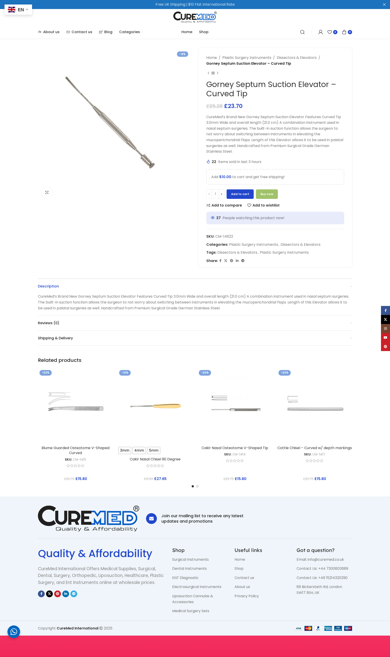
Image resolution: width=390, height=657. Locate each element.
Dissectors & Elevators (297, 57)
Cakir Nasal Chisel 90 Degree (155, 459)
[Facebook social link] (220, 261)
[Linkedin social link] (237, 261)
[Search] (302, 32)
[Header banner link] (188, 4)
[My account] (320, 32)
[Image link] (88, 518)
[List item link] (200, 560)
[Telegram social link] (243, 261)
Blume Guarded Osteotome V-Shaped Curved (75, 450)
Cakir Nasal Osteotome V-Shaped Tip (235, 447)
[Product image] (155, 405)
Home (211, 57)
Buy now (266, 194)
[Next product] (217, 73)
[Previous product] (208, 73)
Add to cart (240, 194)
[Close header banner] (384, 4)
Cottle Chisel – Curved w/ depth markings (314, 447)
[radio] (124, 450)
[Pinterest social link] (231, 261)
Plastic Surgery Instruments (246, 57)
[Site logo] (195, 16)
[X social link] (226, 261)
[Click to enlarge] (47, 192)
